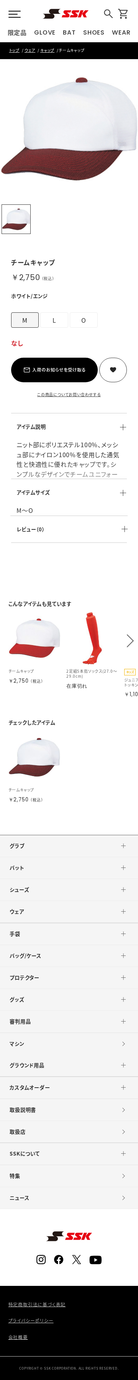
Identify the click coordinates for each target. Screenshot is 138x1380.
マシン (17, 1043)
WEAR (121, 32)
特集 (15, 1175)
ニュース (19, 1197)
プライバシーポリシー (31, 1320)
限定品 (17, 32)
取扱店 (17, 1131)
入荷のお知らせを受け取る (59, 370)
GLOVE (45, 32)
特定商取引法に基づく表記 (37, 1304)
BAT (69, 32)
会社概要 (18, 1337)
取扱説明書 (23, 1109)
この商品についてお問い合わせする (69, 394)
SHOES (94, 32)
